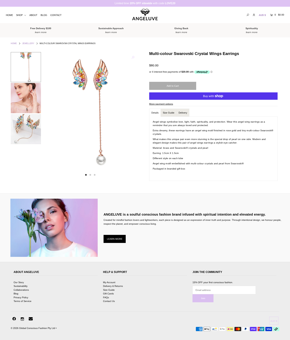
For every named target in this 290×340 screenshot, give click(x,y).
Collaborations (21, 290)
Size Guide (168, 112)
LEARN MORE (114, 239)
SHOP (19, 15)
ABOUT (33, 15)
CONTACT (56, 15)
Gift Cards (108, 293)
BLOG (44, 15)
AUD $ (262, 15)
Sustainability (21, 286)
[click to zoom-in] (133, 57)
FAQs (106, 297)
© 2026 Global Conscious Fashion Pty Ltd (33, 328)
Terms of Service (22, 301)
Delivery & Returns (113, 286)
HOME (9, 15)
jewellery (28, 43)
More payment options (161, 104)
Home (14, 43)
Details (155, 112)
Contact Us (109, 301)
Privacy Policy (21, 297)
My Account (109, 282)
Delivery (183, 112)
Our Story (19, 282)
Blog (16, 293)
